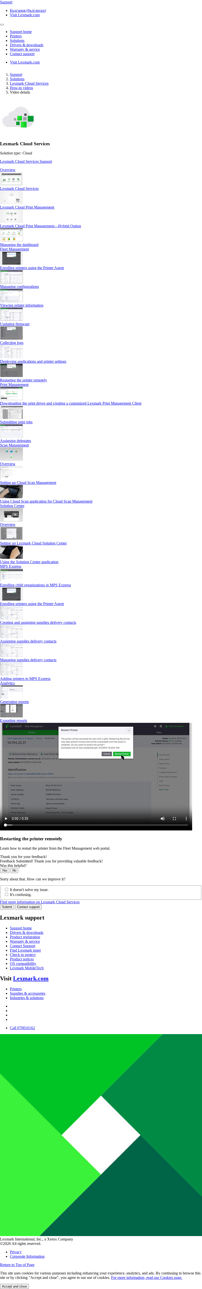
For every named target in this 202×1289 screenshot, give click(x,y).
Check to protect (22, 955)
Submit (7, 907)
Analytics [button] (7, 683)
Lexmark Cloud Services (29, 83)
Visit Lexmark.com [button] (25, 15)
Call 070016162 (22, 1028)
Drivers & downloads (26, 932)
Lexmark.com (31, 978)
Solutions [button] (17, 40)
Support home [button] (21, 32)
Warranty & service (25, 941)
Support (16, 74)
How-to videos (21, 88)
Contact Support (22, 946)
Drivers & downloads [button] (26, 45)
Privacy (16, 1252)
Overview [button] (8, 170)
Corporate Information (27, 1256)
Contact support (28, 907)
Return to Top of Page (17, 1265)
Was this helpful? (13, 865)
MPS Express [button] (10, 566)
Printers (16, 989)
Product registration (25, 937)
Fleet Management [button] (14, 249)
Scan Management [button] (14, 445)
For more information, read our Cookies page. (146, 1277)
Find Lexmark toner (25, 950)
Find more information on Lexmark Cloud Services (40, 902)
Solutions (17, 79)
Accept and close (14, 1286)
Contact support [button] (22, 54)
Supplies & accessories (27, 993)
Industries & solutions (27, 998)
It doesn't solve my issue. (29, 890)
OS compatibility (23, 963)
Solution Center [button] (12, 506)
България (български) (28, 10)
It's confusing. (21, 894)
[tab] (101, 170)
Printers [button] (16, 36)
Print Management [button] (14, 384)
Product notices (22, 959)
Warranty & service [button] (25, 49)
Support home (21, 928)
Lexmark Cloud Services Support (26, 161)
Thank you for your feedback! (23, 857)
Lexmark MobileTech (27, 968)
